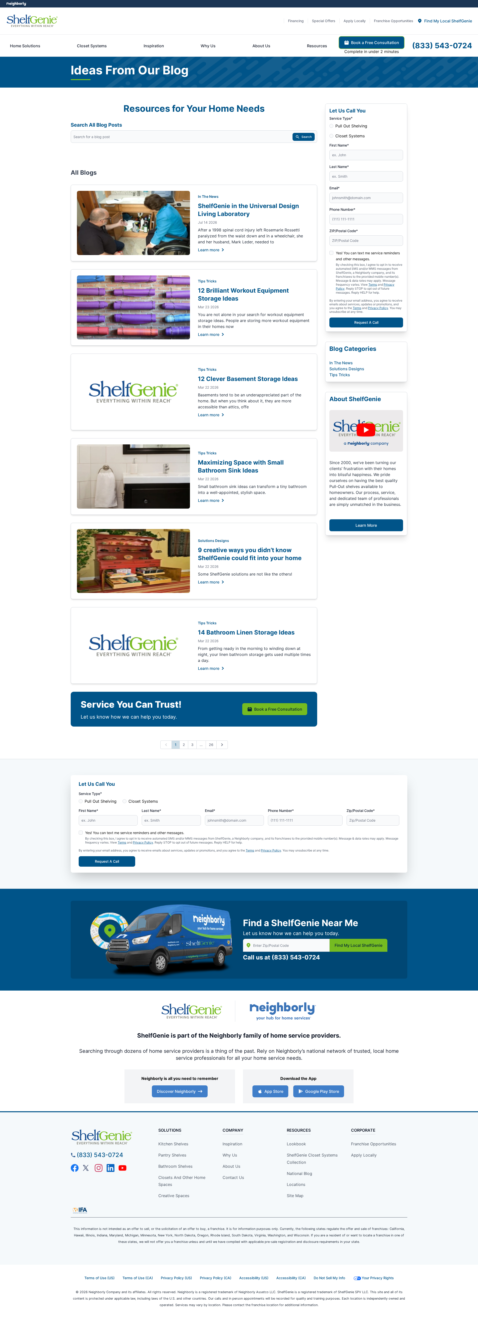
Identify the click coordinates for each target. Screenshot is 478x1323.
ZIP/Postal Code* (343, 231)
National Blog (299, 1173)
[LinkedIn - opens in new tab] (111, 1168)
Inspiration (232, 1143)
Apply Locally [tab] (355, 21)
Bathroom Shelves (175, 1166)
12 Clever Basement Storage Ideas (248, 378)
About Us (231, 1166)
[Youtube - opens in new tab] (122, 1168)
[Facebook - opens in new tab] (75, 1168)
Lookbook (296, 1143)
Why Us (230, 1155)
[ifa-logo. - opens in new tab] (80, 1210)
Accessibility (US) (253, 1278)
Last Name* (339, 166)
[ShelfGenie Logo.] (110, 1137)
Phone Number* (342, 209)
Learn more (208, 249)
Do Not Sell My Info (329, 1278)
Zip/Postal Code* (361, 810)
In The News (208, 196)
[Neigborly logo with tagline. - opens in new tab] (282, 1011)
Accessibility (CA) (291, 1278)
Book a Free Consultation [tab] (375, 42)
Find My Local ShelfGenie (358, 945)
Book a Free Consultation (278, 709)
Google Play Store (322, 1091)
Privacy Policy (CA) (215, 1278)
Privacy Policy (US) (176, 1278)
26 (211, 744)
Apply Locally (364, 1155)
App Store (273, 1091)
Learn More (366, 525)
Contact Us (233, 1177)
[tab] (444, 21)
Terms (357, 308)
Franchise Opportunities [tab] (393, 21)
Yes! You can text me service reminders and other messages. (134, 833)
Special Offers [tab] (323, 21)
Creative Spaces (173, 1195)
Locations (296, 1184)
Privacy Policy (378, 308)
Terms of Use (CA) (137, 1278)
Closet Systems (350, 135)
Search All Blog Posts (96, 125)
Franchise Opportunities (373, 1143)
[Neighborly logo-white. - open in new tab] (16, 3)
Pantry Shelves (172, 1155)
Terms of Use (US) (99, 1278)
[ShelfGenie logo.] (192, 1011)
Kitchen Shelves (173, 1143)
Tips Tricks (207, 281)
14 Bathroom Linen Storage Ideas (246, 632)
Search (306, 137)
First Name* (339, 145)
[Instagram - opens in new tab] (99, 1168)
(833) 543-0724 (296, 957)
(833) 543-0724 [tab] (442, 45)
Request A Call (366, 322)
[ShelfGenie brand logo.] (32, 20)
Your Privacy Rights (378, 1278)
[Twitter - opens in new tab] (87, 1168)
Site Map (295, 1195)
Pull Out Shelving (351, 125)
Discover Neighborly (176, 1091)
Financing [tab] (296, 21)
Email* (334, 188)
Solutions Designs (213, 540)
